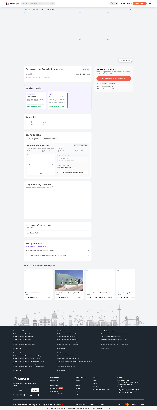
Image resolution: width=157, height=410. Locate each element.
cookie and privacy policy (99, 408)
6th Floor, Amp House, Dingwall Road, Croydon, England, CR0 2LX (128, 383)
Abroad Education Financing (58, 394)
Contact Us (79, 383)
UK (95, 380)
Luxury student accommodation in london (112, 342)
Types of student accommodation (66, 366)
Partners (78, 385)
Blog (77, 394)
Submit (35, 390)
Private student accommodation (66, 356)
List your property (55, 380)
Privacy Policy (80, 404)
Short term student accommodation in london (114, 339)
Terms (92, 404)
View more (16, 348)
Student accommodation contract (67, 364)
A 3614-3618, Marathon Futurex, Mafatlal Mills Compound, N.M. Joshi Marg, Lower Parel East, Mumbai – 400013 (128, 390)
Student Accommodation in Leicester (67, 339)
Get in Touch (139, 3)
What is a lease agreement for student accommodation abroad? (75, 361)
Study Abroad (54, 391)
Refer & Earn (53, 383)
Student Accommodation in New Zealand (24, 344)
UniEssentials (54, 388)
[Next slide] (52, 164)
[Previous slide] (29, 164)
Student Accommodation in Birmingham (68, 342)
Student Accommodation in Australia (23, 336)
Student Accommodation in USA (22, 339)
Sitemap (101, 404)
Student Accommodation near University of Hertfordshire (28, 366)
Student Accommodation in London (67, 334)
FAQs (77, 391)
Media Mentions (54, 385)
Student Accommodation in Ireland (23, 342)
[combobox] (38, 3)
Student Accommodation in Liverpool (67, 344)
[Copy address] (52, 187)
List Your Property (126, 3)
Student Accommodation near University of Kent (26, 358)
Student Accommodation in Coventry (67, 336)
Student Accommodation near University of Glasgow (28, 356)
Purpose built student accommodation (68, 358)
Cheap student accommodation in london (113, 334)
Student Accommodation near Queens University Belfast (28, 361)
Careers (78, 388)
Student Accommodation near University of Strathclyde (28, 364)
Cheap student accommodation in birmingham (114, 344)
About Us (78, 380)
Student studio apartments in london (111, 336)
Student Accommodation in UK (21, 334)
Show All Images (125, 60)
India (95, 383)
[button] (64, 168)
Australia (97, 386)
